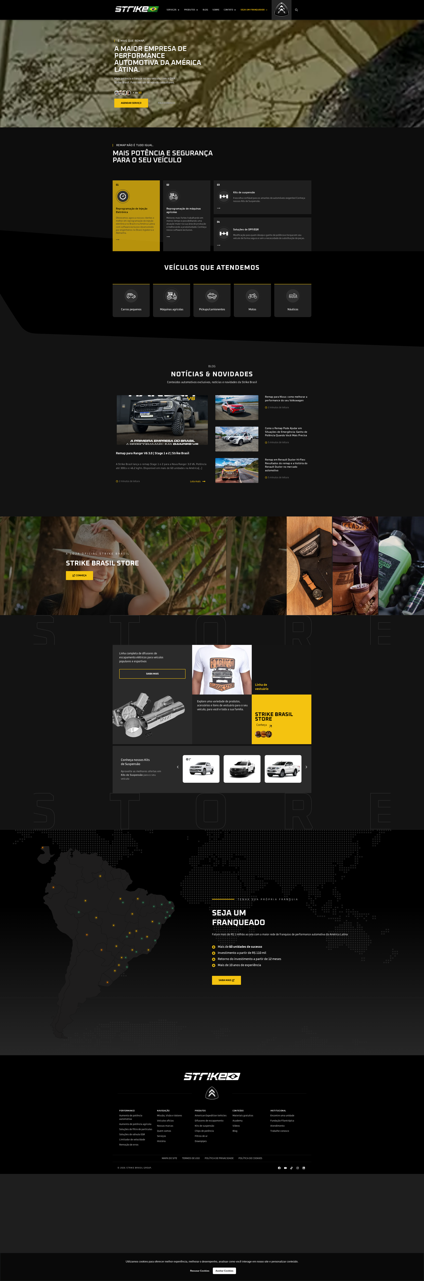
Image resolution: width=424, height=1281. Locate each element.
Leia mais (195, 481)
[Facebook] (279, 1168)
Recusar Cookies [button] (199, 1270)
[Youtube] (285, 1168)
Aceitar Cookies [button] (224, 1270)
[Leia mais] (204, 481)
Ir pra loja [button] (302, 575)
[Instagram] (297, 1168)
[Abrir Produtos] (197, 9)
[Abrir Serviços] (178, 9)
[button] (296, 9)
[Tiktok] (291, 1168)
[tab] (309, 565)
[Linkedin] (303, 1168)
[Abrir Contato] (235, 9)
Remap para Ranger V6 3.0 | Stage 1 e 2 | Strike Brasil (152, 453)
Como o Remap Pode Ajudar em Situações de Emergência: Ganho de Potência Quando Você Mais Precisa (286, 432)
